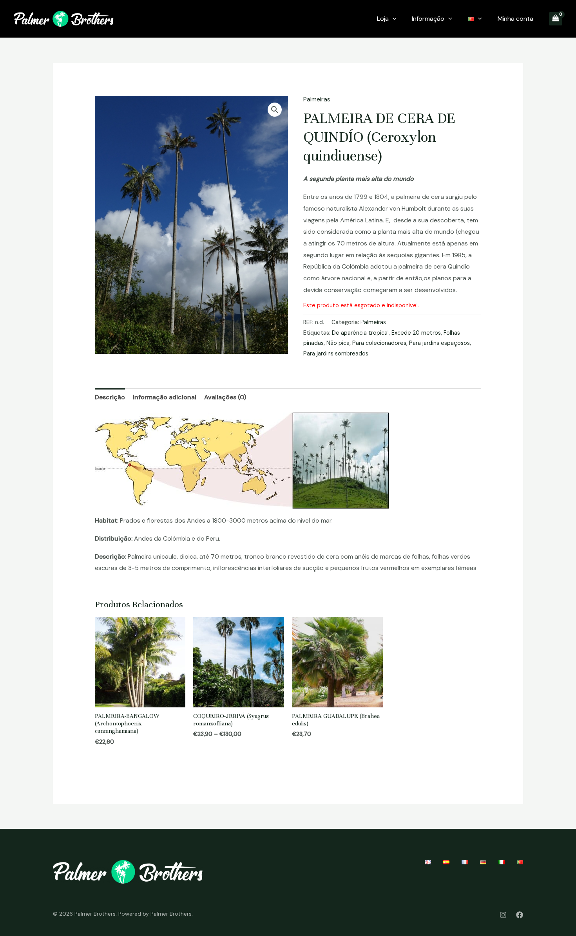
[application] (393, 19)
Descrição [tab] (110, 397)
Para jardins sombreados (335, 353)
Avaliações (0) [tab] (225, 397)
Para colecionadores (379, 342)
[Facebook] (519, 914)
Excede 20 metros (416, 332)
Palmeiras (316, 99)
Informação (428, 18)
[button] (275, 110)
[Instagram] (503, 914)
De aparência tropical (360, 332)
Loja (383, 18)
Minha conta (515, 18)
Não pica (338, 342)
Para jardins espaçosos (439, 342)
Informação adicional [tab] (164, 397)
